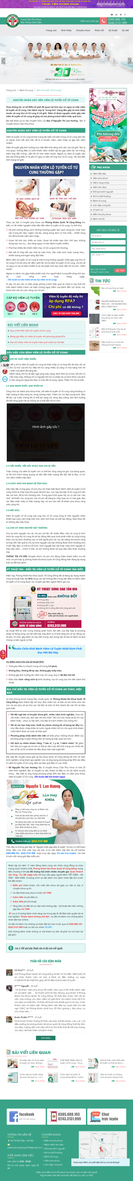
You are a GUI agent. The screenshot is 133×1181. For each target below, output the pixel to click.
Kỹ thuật (113, 30)
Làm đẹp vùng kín (102, 205)
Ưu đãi (125, 30)
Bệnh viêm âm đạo (54, 1144)
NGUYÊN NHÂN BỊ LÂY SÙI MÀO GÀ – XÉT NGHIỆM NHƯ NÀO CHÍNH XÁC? (114, 304)
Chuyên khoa (83, 30)
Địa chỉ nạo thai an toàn (113, 288)
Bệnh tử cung (26, 90)
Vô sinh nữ (98, 209)
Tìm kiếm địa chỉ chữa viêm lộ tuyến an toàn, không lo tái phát (32, 1061)
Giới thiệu (66, 30)
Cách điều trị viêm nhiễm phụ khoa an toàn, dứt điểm (113, 318)
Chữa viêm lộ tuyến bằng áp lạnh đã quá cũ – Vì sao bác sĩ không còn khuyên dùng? (32, 1075)
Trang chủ (51, 30)
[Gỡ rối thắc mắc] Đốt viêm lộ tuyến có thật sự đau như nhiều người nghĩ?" (112, 1061)
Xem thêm (45, 1038)
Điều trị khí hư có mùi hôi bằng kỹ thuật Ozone (112, 343)
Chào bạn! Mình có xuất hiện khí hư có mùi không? (96, 1162)
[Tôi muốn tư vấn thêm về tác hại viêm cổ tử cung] (32, 279)
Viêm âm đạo (99, 187)
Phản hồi (99, 30)
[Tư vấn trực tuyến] (66, 853)
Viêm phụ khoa (100, 178)
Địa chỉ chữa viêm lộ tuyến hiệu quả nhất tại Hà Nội (37, 342)
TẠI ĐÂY (48, 927)
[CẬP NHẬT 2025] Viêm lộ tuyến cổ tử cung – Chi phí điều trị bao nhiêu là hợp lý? (72, 1061)
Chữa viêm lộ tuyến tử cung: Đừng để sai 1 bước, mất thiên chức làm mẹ (72, 1075)
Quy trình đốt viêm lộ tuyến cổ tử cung (30, 330)
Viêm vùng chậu (101, 182)
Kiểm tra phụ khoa (102, 214)
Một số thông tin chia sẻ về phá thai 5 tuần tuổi (114, 330)
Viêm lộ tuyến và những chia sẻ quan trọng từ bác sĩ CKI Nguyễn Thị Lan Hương (112, 1075)
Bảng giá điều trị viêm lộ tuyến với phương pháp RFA (37, 336)
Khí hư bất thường (102, 196)
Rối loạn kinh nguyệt (103, 191)
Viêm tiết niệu (99, 173)
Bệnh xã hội (98, 218)
